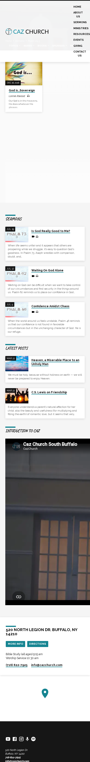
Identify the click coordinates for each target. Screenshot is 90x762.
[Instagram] (21, 739)
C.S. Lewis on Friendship (49, 392)
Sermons (80, 22)
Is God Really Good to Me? (50, 231)
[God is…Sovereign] (23, 73)
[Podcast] (27, 739)
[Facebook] (14, 739)
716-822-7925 (13, 757)
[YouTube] (8, 739)
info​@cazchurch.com (46, 665)
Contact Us (79, 53)
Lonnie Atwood (17, 96)
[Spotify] (33, 739)
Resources (81, 34)
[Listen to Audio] (28, 96)
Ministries (81, 28)
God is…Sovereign (22, 90)
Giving (77, 45)
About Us (78, 14)
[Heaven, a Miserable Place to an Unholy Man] (16, 364)
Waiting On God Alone (47, 270)
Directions (37, 643)
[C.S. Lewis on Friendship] (16, 396)
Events (78, 39)
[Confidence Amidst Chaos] (16, 310)
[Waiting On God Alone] (16, 274)
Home (77, 6)
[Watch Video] (33, 237)
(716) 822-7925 (16, 665)
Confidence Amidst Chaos (50, 306)
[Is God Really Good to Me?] (16, 234)
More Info (15, 643)
